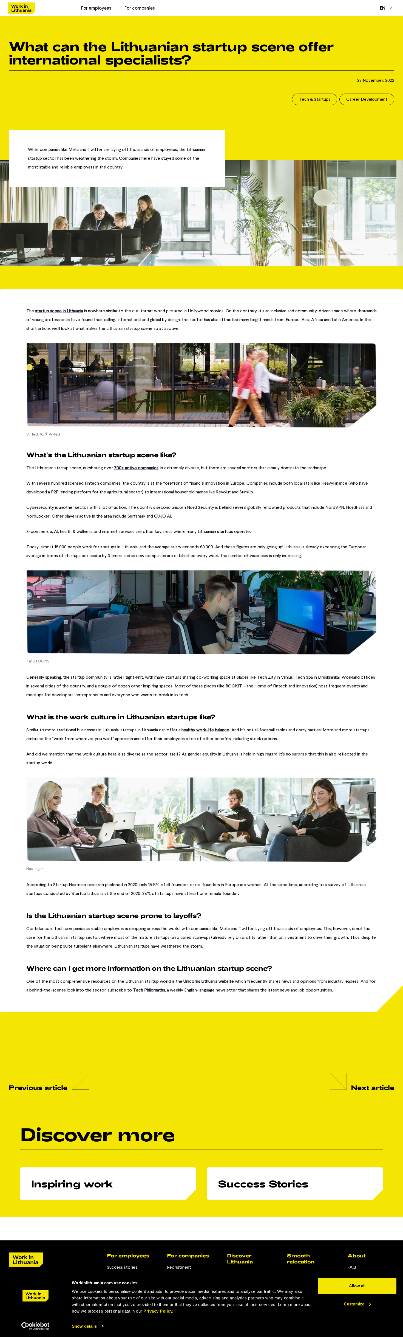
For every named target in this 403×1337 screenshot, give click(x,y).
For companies (139, 8)
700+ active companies (136, 468)
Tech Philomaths (149, 990)
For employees (96, 8)
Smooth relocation (300, 1258)
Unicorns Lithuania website (208, 981)
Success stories (122, 1267)
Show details (84, 1326)
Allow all (357, 1285)
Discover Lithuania (240, 1258)
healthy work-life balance (205, 730)
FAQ (351, 1267)
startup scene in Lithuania (59, 311)
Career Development (366, 99)
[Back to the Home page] (21, 8)
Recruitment (179, 1267)
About (356, 1255)
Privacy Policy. (158, 1311)
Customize (354, 1303)
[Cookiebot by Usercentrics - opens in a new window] (35, 1326)
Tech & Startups (314, 99)
